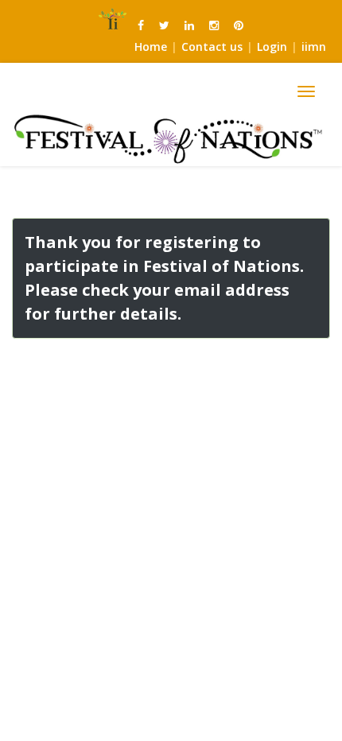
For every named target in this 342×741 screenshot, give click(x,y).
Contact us (212, 46)
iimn (313, 46)
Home (150, 46)
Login (272, 46)
